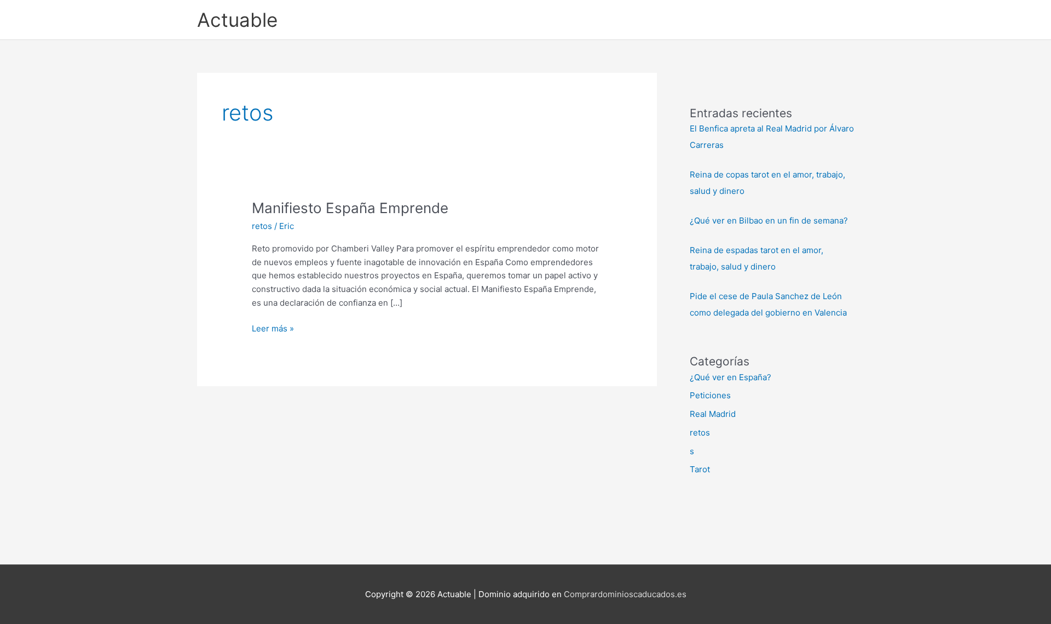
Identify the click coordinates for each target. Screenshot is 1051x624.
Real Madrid (713, 414)
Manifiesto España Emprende (350, 207)
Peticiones (710, 395)
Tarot (700, 469)
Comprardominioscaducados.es (625, 594)
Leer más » (273, 329)
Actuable (237, 19)
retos (262, 226)
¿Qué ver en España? (730, 377)
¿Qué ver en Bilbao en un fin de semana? (769, 220)
